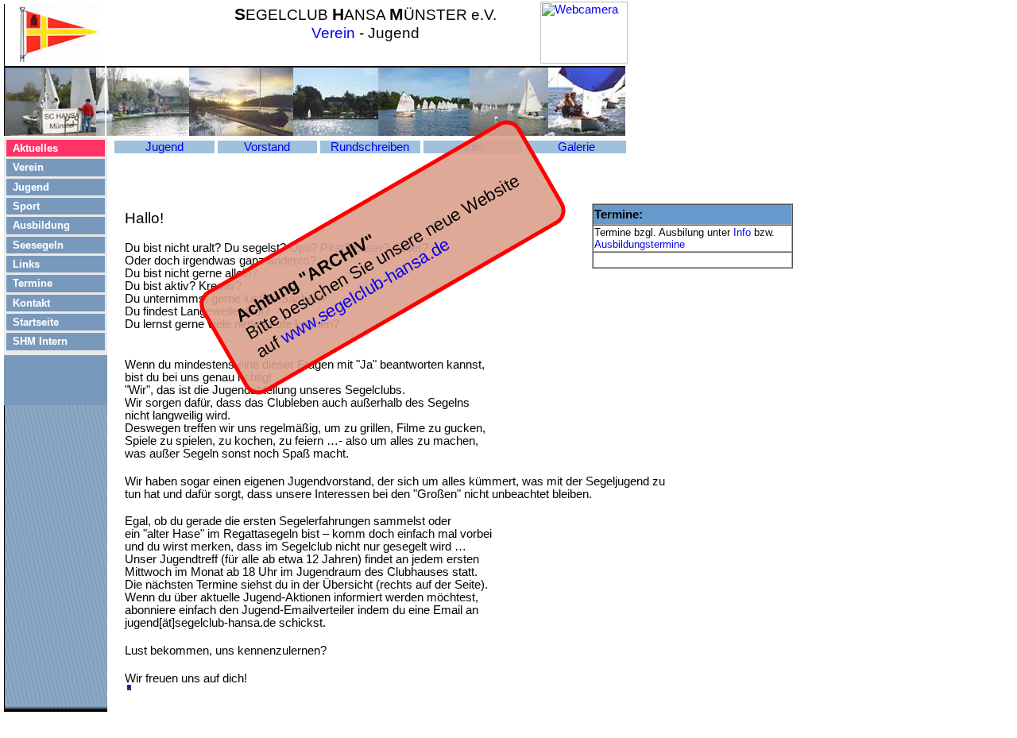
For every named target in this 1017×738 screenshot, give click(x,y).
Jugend (164, 147)
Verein (333, 33)
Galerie (576, 147)
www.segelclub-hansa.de (365, 290)
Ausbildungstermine (639, 244)
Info (742, 232)
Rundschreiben (370, 147)
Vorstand (267, 147)
